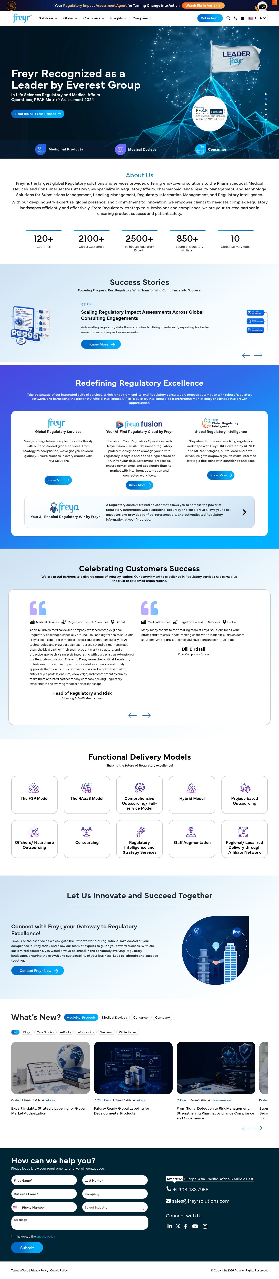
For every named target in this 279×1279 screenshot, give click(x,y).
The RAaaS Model (86, 798)
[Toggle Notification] (274, 2)
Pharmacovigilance (139, 1099)
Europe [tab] (190, 1178)
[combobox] (16, 1207)
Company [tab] (162, 1017)
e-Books (65, 1032)
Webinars (106, 1032)
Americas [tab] (175, 1178)
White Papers (128, 1032)
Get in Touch (210, 18)
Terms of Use (20, 1270)
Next (258, 357)
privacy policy (45, 1236)
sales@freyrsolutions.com (201, 1200)
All (15, 1032)
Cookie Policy (59, 1270)
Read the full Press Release (35, 113)
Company (140, 18)
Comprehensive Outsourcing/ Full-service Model (139, 802)
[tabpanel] (139, 92)
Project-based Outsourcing (244, 800)
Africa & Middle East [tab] (236, 1178)
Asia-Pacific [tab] (208, 1178)
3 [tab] (266, 104)
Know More (137, 337)
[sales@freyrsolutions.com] (243, 18)
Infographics (85, 1032)
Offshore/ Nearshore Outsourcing (34, 844)
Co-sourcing (87, 842)
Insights (116, 18)
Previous (246, 357)
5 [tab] (266, 115)
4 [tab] (266, 110)
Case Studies (45, 1032)
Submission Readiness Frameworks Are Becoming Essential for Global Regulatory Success (211, 1113)
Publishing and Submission (225, 1099)
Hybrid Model (192, 798)
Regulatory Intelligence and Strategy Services (139, 847)
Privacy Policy (39, 1270)
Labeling (58, 1099)
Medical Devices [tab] (114, 1017)
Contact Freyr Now (35, 970)
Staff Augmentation (192, 842)
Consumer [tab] (141, 1017)
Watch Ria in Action (201, 5)
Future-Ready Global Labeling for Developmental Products (39, 1111)
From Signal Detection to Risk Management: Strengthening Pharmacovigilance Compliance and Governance (133, 1113)
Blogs (27, 1032)
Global (68, 18)
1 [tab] (266, 94)
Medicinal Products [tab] (81, 1017)
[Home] (22, 18)
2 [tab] (266, 99)
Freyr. (238, 1270)
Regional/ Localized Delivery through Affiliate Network (244, 847)
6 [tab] (266, 120)
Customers (91, 18)
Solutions (46, 18)
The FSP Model (34, 798)
